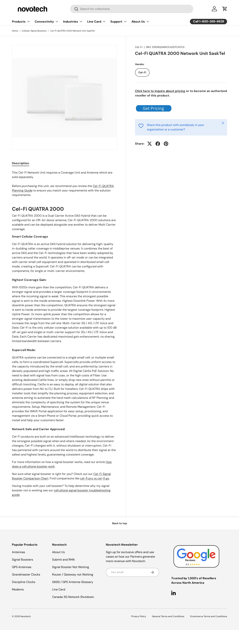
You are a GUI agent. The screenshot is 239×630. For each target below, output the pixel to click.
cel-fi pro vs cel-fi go (94, 478)
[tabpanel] (64, 335)
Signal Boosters (22, 560)
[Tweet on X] (149, 144)
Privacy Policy (138, 616)
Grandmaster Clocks (26, 574)
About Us (138, 22)
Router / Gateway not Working (72, 574)
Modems (18, 589)
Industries (70, 22)
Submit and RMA (63, 560)
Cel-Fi (138, 47)
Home (15, 31)
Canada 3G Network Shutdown (73, 597)
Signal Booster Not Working (70, 567)
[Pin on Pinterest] (166, 144)
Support (116, 22)
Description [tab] (20, 163)
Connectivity (44, 22)
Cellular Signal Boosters (34, 31)
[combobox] (131, 9)
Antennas (18, 552)
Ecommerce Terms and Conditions (208, 616)
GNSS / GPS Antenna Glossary (72, 582)
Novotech (26, 616)
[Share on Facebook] (158, 144)
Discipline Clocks (23, 582)
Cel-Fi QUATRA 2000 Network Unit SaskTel (72, 31)
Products (19, 22)
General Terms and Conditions (168, 616)
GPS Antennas (21, 567)
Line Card (94, 22)
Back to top (119, 523)
